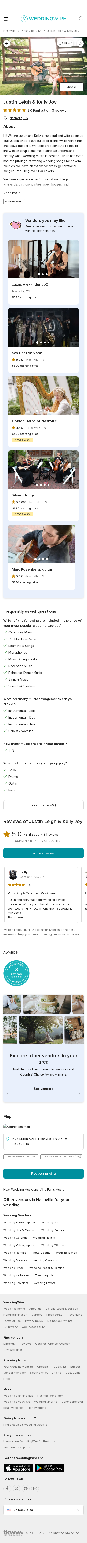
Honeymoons (37, 1408)
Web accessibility (33, 1327)
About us (35, 1308)
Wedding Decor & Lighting (46, 1268)
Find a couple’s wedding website (25, 1424)
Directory (9, 1344)
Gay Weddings (13, 1350)
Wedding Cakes (43, 1260)
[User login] (81, 19)
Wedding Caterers (15, 1237)
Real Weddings (13, 1408)
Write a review (44, 853)
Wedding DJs (50, 1222)
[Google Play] (49, 1471)
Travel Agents (44, 1275)
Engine (56, 1372)
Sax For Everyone (27, 352)
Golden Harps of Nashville (34, 421)
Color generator (72, 1401)
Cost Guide (73, 1372)
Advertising (75, 1315)
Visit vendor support (16, 1447)
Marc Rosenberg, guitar (32, 569)
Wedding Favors (44, 1283)
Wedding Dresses (15, 1260)
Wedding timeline (45, 1401)
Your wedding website (18, 1366)
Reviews (25, 1344)
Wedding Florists (44, 1237)
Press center (54, 1315)
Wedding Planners (53, 1230)
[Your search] (6, 43)
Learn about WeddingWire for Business (29, 1441)
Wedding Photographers (19, 1222)
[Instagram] (35, 1488)
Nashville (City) (32, 31)
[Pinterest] (26, 1488)
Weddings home (14, 1308)
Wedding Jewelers (15, 1283)
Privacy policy (34, 1321)
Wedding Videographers (19, 1245)
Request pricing (43, 1174)
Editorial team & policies (62, 1308)
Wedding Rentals (14, 1253)
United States (23, 1510)
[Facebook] (7, 1488)
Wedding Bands (66, 1253)
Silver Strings (23, 495)
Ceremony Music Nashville (21, 1156)
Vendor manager (14, 1372)
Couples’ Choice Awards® (52, 1344)
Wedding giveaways (16, 1401)
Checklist (43, 1366)
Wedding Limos (13, 1268)
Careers (36, 1315)
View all (71, 86)
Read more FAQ (43, 805)
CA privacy (10, 1327)
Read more (11, 193)
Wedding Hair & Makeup (19, 1230)
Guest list (60, 1366)
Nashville (9, 31)
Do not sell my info (60, 1321)
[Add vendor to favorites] (80, 43)
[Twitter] (16, 1488)
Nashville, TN (19, 118)
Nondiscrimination (15, 1315)
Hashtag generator (50, 1395)
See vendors (43, 1089)
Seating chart (39, 1372)
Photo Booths (41, 1253)
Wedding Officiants (53, 1245)
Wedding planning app (18, 1395)
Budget (75, 1366)
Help (6, 1379)
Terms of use (12, 1321)
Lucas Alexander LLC (30, 284)
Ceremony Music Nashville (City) (61, 1156)
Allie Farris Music (52, 1190)
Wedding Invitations (16, 1275)
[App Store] (18, 1471)
